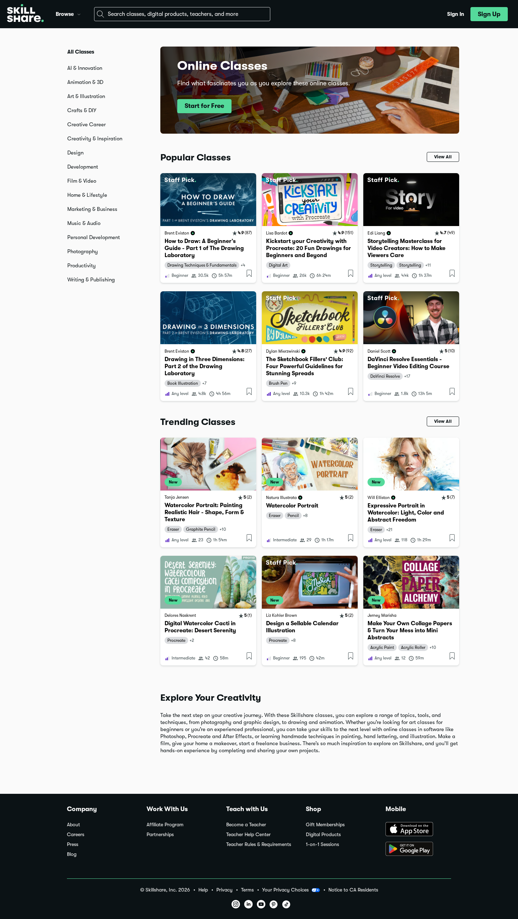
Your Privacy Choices (285, 890)
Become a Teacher (246, 824)
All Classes (80, 52)
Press (72, 844)
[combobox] (182, 14)
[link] (208, 228)
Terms (247, 890)
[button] (79, 13)
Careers (75, 834)
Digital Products (323, 834)
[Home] (25, 14)
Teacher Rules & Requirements (258, 844)
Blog (71, 854)
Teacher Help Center (248, 834)
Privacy (224, 890)
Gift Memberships (325, 824)
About (73, 824)
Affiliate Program (165, 824)
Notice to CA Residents (353, 890)
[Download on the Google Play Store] (418, 849)
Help (203, 890)
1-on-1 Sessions (322, 844)
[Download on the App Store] (418, 830)
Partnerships (160, 834)
